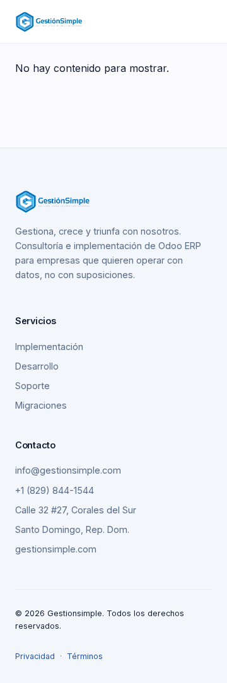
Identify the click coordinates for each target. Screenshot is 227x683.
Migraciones (41, 405)
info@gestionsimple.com (68, 470)
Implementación (49, 346)
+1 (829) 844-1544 (54, 490)
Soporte (32, 385)
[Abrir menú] (207, 22)
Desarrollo (37, 366)
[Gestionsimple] (49, 21)
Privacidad (35, 656)
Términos (85, 656)
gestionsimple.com (55, 549)
